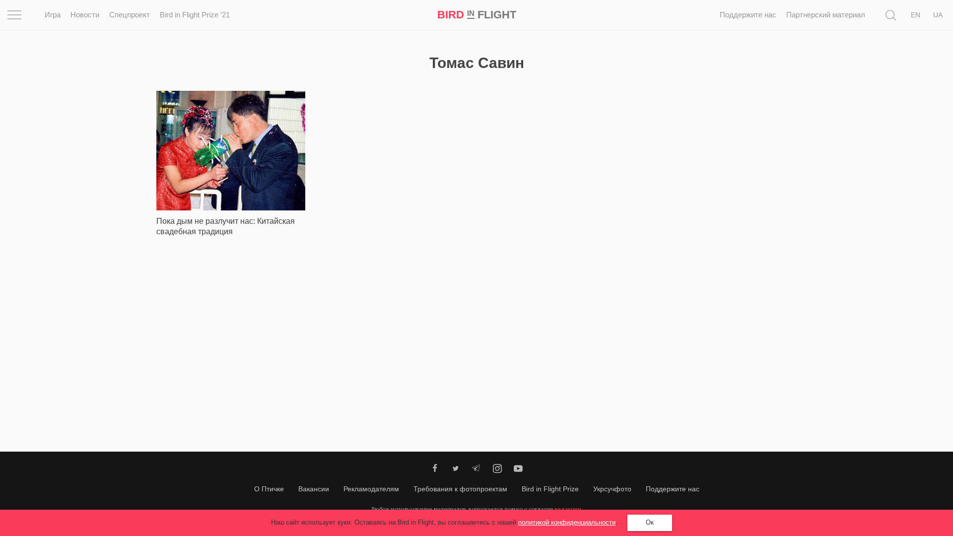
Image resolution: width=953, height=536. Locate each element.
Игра (53, 14)
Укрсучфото (612, 489)
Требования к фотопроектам (460, 489)
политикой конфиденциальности (566, 522)
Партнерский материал (825, 14)
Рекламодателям (371, 489)
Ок (650, 522)
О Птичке (269, 489)
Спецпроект (129, 14)
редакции (567, 509)
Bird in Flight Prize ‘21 (195, 14)
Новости (84, 14)
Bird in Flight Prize (550, 489)
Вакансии (313, 489)
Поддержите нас (748, 14)
